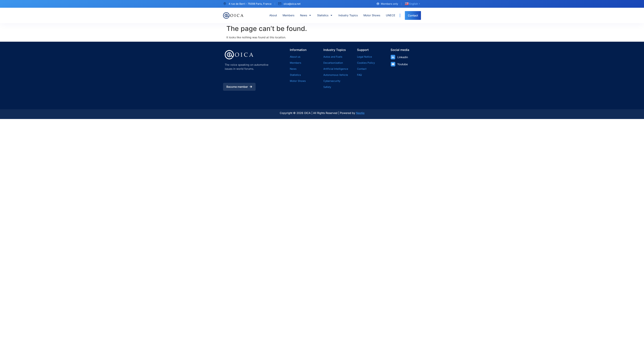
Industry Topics (348, 15)
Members (288, 15)
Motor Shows (371, 15)
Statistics (322, 15)
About (273, 15)
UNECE (390, 15)
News (303, 15)
